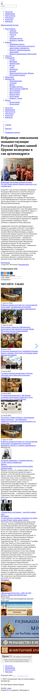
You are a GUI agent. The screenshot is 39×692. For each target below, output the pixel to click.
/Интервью (5, 516)
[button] (36, 346)
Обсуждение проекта (17, 75)
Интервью (13, 61)
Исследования (15, 90)
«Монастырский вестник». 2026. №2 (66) (16, 593)
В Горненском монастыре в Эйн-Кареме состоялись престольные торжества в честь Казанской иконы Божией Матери (17, 397)
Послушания (14, 96)
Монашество (10, 79)
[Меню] (2, 4)
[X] (11, 273)
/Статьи (3, 499)
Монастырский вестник (10, 25)
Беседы (12, 65)
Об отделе (9, 12)
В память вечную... (17, 87)
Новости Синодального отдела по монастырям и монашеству (22, 47)
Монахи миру (15, 94)
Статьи (12, 60)
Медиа (7, 100)
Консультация (15, 92)
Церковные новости (17, 44)
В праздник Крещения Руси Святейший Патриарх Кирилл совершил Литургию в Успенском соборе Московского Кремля (19, 353)
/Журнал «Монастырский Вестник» (14, 595)
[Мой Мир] (8, 273)
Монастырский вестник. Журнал (22, 73)
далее (9, 688)
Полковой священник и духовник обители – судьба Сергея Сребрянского (17, 461)
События (13, 31)
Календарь (9, 19)
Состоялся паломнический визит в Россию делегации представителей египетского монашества (17, 375)
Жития (12, 85)
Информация (10, 14)
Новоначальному (16, 81)
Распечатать (5, 262)
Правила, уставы (16, 98)
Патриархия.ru (23, 264)
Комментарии (15, 63)
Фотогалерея (14, 104)
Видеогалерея (15, 102)
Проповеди (14, 32)
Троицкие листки (16, 38)
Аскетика (13, 83)
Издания (13, 71)
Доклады (13, 34)
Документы (9, 17)
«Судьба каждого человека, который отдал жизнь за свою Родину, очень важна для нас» (19, 519)
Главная (8, 125)
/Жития (3, 464)
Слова (12, 36)
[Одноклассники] (5, 273)
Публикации (10, 58)
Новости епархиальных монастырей (23, 54)
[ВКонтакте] (2, 273)
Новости (8, 42)
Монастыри (9, 77)
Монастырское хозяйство (19, 89)
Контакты (8, 21)
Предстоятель (10, 29)
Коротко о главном (16, 40)
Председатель (10, 16)
